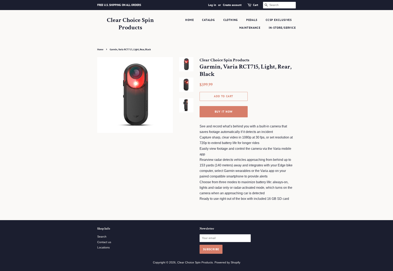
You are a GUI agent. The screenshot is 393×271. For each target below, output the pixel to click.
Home (189, 20)
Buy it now (224, 111)
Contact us (104, 242)
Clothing (230, 20)
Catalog (208, 20)
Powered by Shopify (227, 262)
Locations (103, 247)
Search (101, 236)
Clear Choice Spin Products (130, 24)
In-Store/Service (282, 28)
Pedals (251, 20)
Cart (255, 5)
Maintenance (249, 28)
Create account (232, 5)
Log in (212, 5)
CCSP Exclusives (279, 20)
